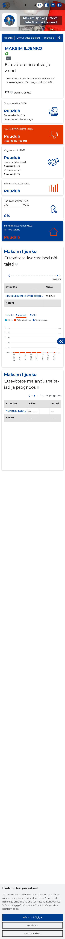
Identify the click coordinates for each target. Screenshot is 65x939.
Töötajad (49, 37)
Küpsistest (32, 925)
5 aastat (21, 314)
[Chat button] (46, 5)
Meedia (8, 37)
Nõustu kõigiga (32, 917)
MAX (33, 314)
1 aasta (9, 314)
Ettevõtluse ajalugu (28, 37)
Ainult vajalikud (32, 933)
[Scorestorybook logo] (4, 5)
